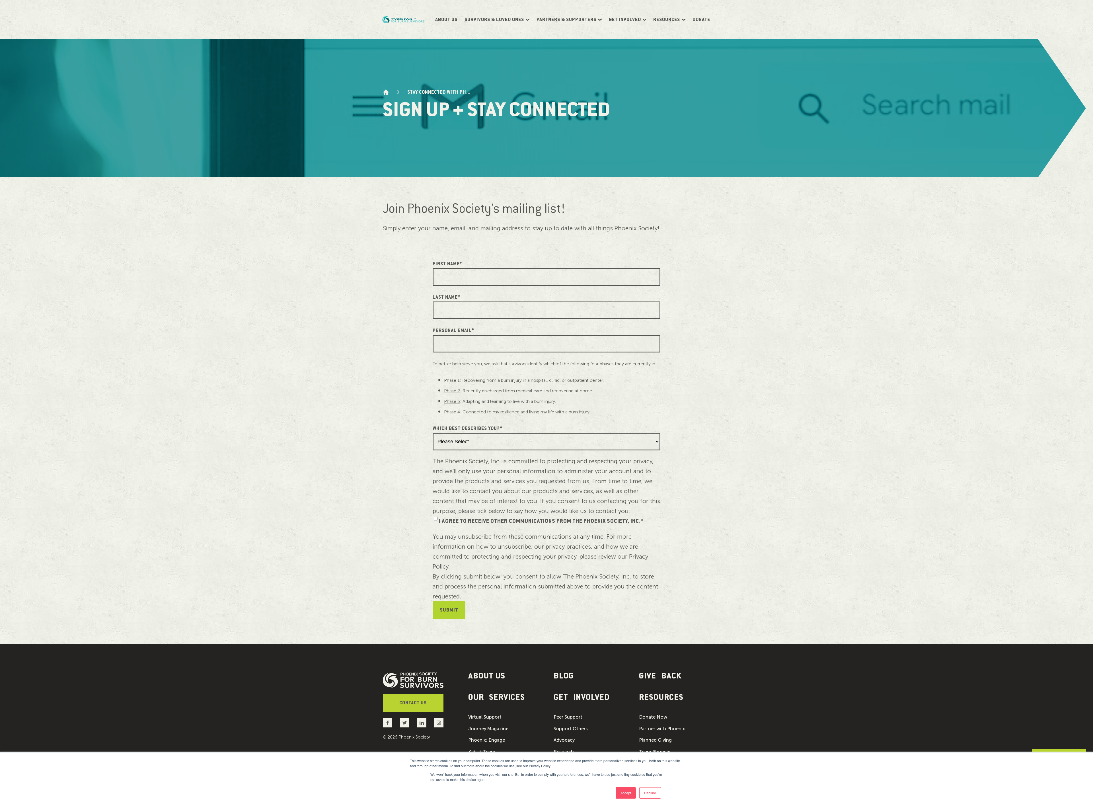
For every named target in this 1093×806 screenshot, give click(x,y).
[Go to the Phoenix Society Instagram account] (439, 723)
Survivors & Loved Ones (494, 19)
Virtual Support (485, 717)
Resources (666, 19)
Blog (564, 676)
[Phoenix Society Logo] (403, 19)
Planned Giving (655, 740)
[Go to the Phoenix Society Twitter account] (404, 723)
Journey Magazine (488, 729)
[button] (503, 697)
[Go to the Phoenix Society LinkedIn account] (422, 723)
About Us (446, 19)
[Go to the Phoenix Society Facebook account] (387, 723)
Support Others (571, 729)
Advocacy (564, 740)
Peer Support (568, 717)
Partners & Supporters (566, 19)
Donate (701, 19)
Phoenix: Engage (486, 740)
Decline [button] (650, 792)
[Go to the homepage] (386, 92)
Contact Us (413, 703)
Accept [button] (626, 792)
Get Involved (625, 19)
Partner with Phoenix (662, 729)
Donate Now (653, 717)
